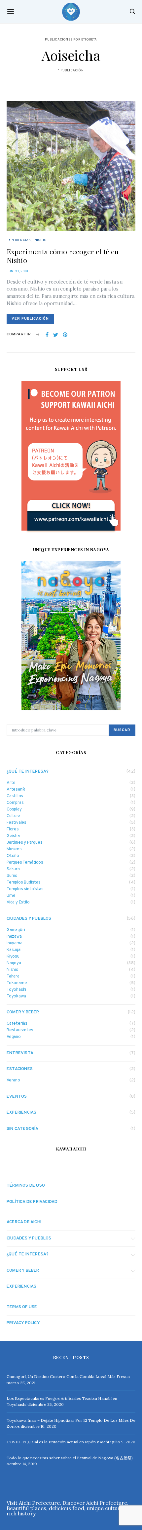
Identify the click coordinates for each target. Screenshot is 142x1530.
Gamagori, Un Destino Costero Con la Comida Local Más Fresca (68, 1376)
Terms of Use (22, 1307)
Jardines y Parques (24, 843)
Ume (11, 896)
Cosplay (14, 810)
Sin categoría (23, 1129)
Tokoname (17, 983)
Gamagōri (16, 930)
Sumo (12, 876)
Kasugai (14, 950)
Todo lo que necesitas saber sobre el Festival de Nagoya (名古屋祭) (70, 1457)
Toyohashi (16, 990)
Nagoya (14, 963)
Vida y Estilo (18, 902)
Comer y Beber (23, 1012)
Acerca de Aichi (24, 1222)
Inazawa (14, 937)
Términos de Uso (26, 1185)
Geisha (13, 836)
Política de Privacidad (32, 1202)
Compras (15, 803)
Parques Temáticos (25, 863)
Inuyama (14, 943)
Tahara (13, 977)
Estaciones (20, 1069)
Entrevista (20, 1053)
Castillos (15, 796)
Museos (14, 849)
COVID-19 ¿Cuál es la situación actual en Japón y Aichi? (59, 1441)
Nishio (41, 240)
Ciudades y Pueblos (29, 918)
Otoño (13, 856)
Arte (11, 783)
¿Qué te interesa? (28, 771)
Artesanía (16, 790)
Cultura (13, 816)
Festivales (16, 823)
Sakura (13, 869)
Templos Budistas (24, 883)
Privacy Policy (23, 1323)
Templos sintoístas (25, 889)
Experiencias (19, 240)
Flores (13, 829)
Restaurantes (20, 1030)
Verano (13, 1080)
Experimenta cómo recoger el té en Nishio (63, 255)
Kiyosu (13, 957)
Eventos (17, 1096)
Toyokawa (16, 996)
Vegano (14, 1037)
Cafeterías (17, 1024)
